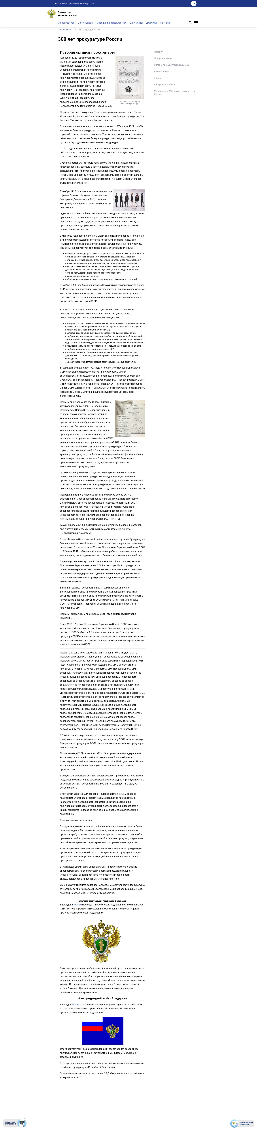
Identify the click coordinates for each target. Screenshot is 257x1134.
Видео (157, 78)
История (158, 51)
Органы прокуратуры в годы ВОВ (172, 64)
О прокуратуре (66, 22)
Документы (136, 22)
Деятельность (86, 22)
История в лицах (163, 58)
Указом (77, 904)
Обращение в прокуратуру (111, 22)
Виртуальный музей (164, 84)
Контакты (165, 22)
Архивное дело (162, 71)
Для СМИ (151, 22)
